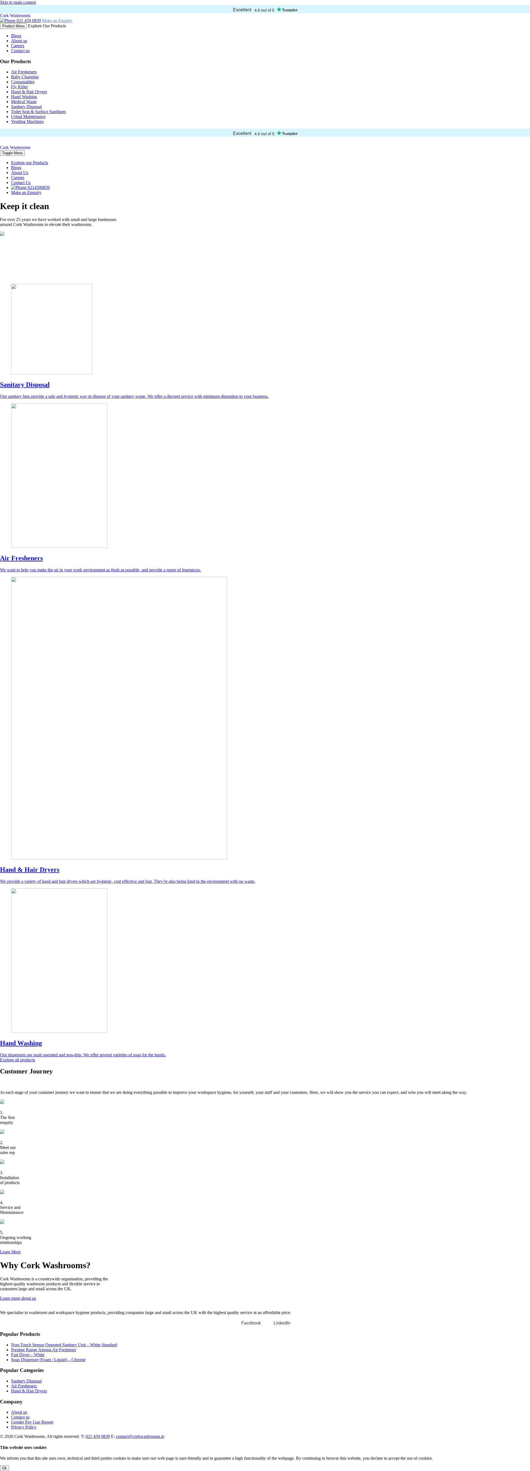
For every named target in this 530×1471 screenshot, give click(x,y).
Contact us (20, 50)
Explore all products (17, 1059)
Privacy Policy (23, 1427)
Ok (4, 1468)
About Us (19, 172)
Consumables (23, 81)
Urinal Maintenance (28, 116)
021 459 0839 (28, 20)
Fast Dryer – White (27, 1354)
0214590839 (38, 187)
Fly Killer (19, 86)
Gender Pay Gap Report (32, 1422)
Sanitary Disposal (26, 106)
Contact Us (21, 182)
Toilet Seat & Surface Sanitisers (38, 111)
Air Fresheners (24, 72)
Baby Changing (25, 76)
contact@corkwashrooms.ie (140, 1436)
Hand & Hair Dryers (29, 91)
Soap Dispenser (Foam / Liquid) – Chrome (48, 1359)
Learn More (10, 1251)
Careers (17, 45)
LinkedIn (282, 1323)
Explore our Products (29, 162)
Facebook (251, 1323)
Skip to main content (18, 2)
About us (19, 40)
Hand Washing (24, 96)
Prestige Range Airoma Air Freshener (43, 1349)
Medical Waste (24, 101)
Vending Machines (27, 121)
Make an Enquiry (57, 20)
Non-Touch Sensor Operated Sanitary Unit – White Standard (64, 1344)
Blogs (16, 35)
